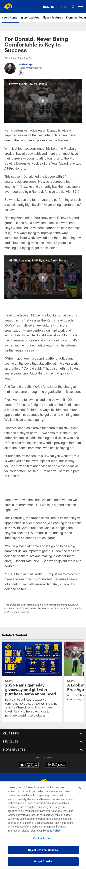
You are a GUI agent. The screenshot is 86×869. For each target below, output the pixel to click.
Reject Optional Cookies (43, 849)
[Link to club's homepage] (8, 5)
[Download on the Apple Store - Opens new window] (29, 765)
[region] (43, 825)
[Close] (79, 787)
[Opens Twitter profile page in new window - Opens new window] (21, 73)
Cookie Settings (43, 838)
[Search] (73, 6)
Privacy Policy (52, 830)
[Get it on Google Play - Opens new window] (56, 767)
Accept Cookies (43, 861)
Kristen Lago (26, 64)
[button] (43, 101)
